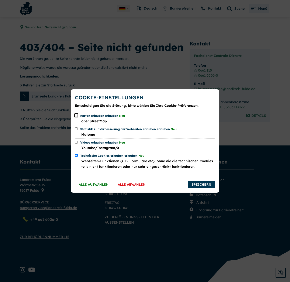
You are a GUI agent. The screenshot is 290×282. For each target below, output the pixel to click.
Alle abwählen (131, 184)
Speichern (201, 184)
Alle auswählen (93, 184)
